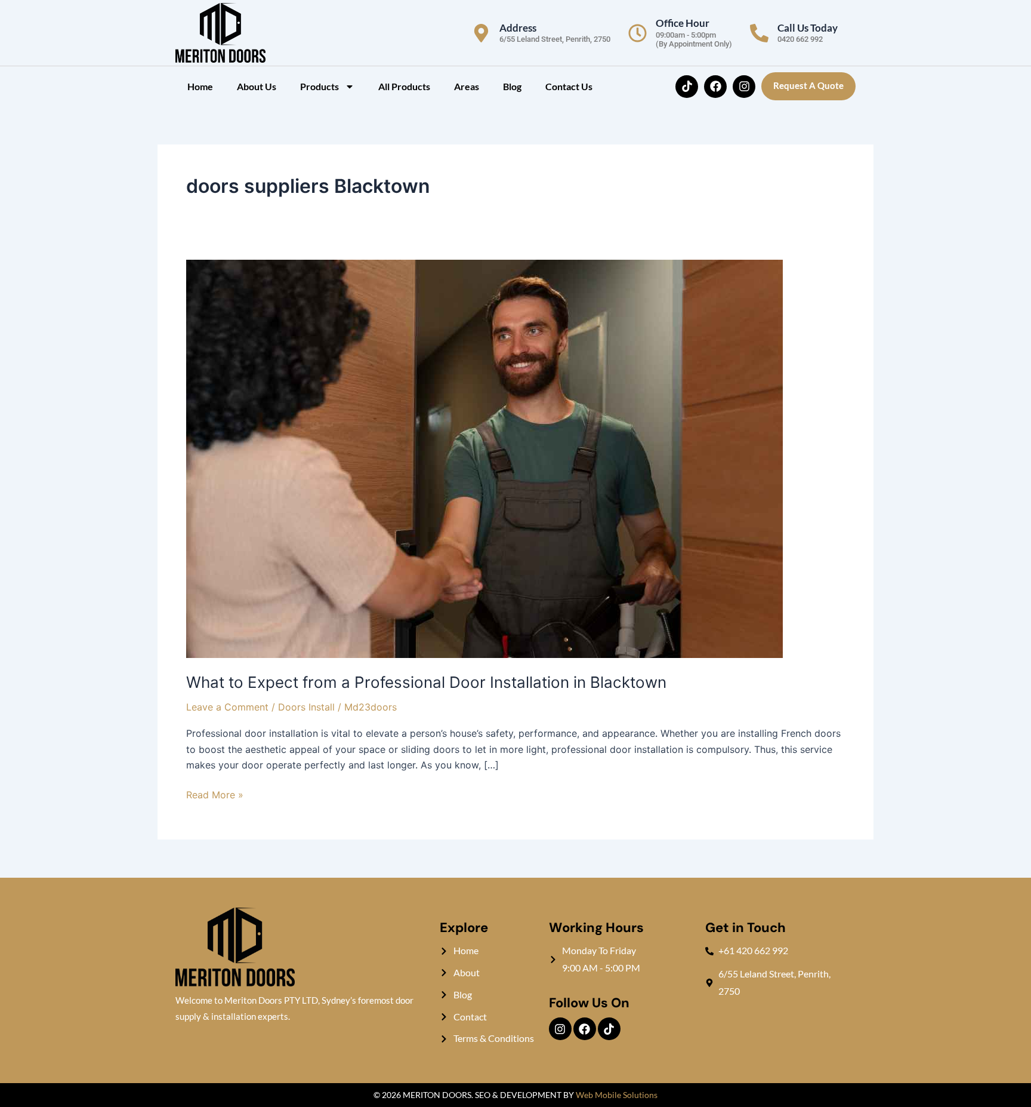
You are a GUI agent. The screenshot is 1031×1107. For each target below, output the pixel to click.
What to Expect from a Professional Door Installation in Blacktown (426, 682)
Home (200, 86)
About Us (256, 86)
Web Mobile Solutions (617, 1095)
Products (319, 86)
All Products (404, 86)
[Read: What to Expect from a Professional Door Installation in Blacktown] (484, 458)
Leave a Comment (227, 707)
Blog (512, 86)
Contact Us (568, 86)
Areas (466, 86)
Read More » (214, 794)
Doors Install (306, 707)
